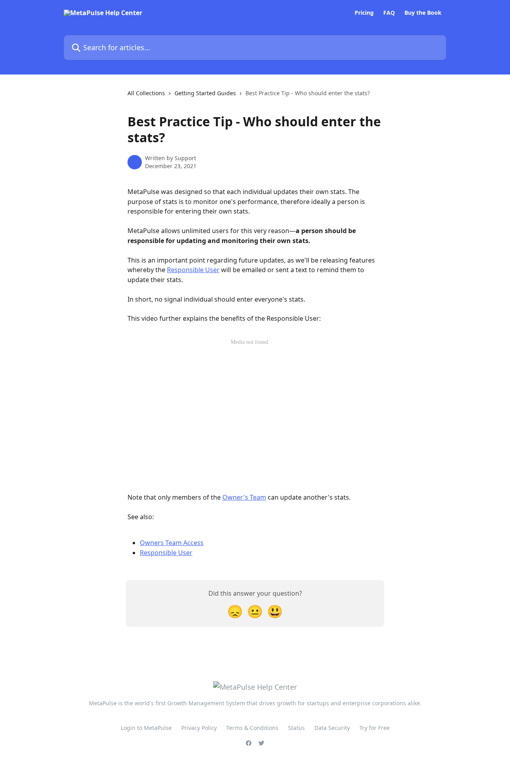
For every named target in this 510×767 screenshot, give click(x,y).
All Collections (146, 93)
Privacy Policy (199, 728)
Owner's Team (244, 497)
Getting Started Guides (205, 93)
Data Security (332, 728)
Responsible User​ (166, 552)
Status (296, 728)
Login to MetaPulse (146, 728)
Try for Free (374, 728)
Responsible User (193, 269)
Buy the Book (422, 13)
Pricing (364, 13)
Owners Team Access (172, 542)
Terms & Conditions (252, 728)
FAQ (389, 13)
